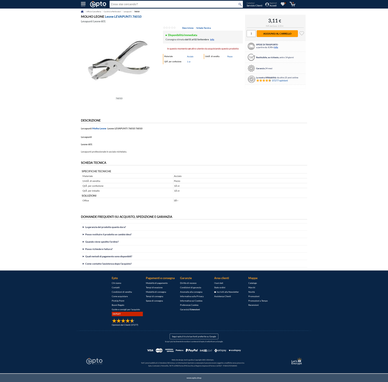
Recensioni (253, 305)
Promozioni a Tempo (258, 300)
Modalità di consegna (156, 292)
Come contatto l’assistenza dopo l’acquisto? (108, 263)
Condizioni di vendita (122, 292)
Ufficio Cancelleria (93, 11)
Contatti (116, 287)
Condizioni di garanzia (190, 287)
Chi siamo (116, 283)
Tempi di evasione (154, 287)
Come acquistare (120, 296)
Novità (251, 292)
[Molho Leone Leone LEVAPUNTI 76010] (119, 60)
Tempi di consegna (154, 296)
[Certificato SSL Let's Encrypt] (296, 361)
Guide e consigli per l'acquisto (126, 309)
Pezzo (229, 56)
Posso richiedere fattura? (99, 248)
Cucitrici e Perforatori (112, 11)
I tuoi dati (218, 283)
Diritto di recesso (188, 283)
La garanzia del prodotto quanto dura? (105, 227)
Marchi (251, 287)
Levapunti (128, 11)
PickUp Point (118, 300)
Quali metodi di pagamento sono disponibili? (108, 256)
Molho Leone (99, 128)
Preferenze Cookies (189, 305)
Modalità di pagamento (157, 283)
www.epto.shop (194, 378)
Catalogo (252, 283)
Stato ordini (219, 287)
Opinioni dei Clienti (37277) (125, 325)
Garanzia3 (190, 309)
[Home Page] (82, 12)
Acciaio (190, 56)
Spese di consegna (154, 300)
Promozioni (253, 296)
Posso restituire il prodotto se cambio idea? (108, 234)
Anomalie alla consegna (191, 292)
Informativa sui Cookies (191, 300)
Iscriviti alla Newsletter (227, 292)
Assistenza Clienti (222, 296)
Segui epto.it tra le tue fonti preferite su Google (194, 336)
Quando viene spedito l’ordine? (102, 241)
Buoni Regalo (118, 305)
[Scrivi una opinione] (169, 27)
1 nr (189, 61)
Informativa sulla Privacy (192, 296)
